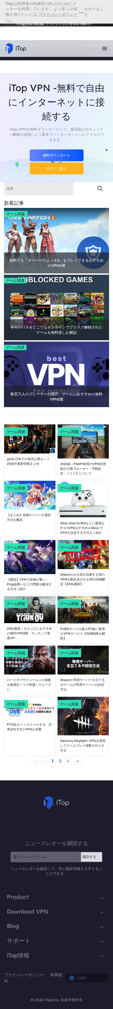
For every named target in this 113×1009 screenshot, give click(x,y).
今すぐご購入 (56, 168)
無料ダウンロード (56, 155)
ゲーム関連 (16, 214)
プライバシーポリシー (24, 974)
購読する (89, 857)
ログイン (18, 27)
